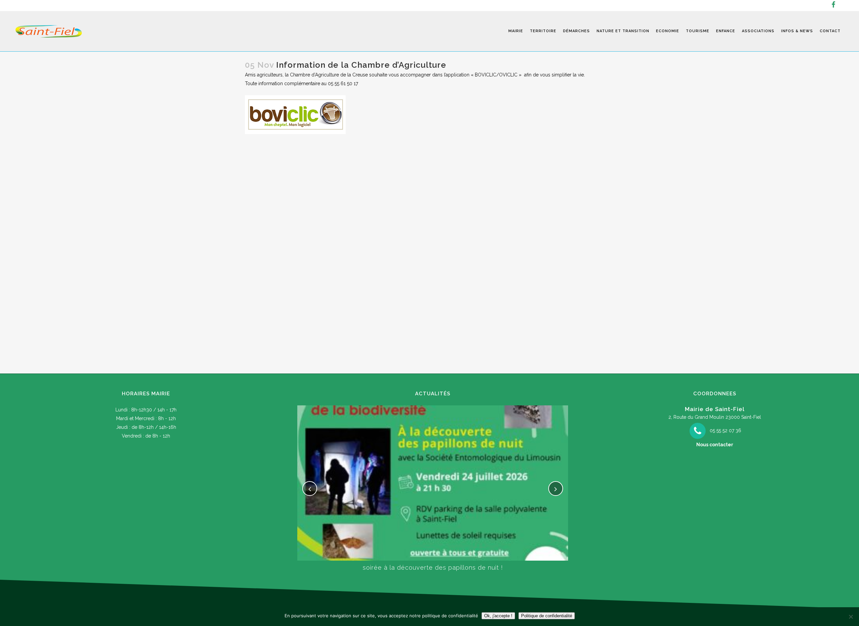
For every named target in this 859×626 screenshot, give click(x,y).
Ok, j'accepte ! (498, 615)
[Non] (850, 616)
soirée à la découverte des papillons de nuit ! (433, 567)
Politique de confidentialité (546, 615)
